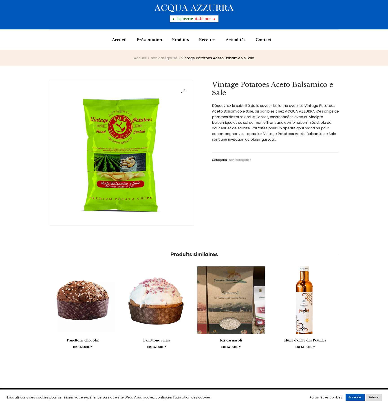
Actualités (235, 40)
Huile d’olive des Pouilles (305, 340)
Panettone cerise (157, 340)
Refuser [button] (374, 397)
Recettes (207, 40)
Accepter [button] (355, 397)
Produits (180, 40)
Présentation (149, 40)
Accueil (119, 40)
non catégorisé (164, 58)
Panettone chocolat (83, 340)
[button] (183, 91)
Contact (263, 40)
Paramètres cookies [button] (326, 397)
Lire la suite (81, 347)
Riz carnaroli (231, 340)
